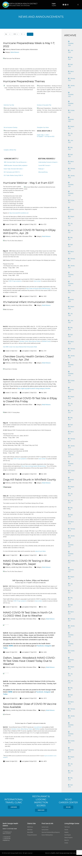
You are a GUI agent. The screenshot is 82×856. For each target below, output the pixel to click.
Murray (34, 341)
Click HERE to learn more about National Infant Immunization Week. (20, 347)
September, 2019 (71, 390)
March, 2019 (71, 432)
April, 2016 (70, 696)
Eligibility (66, 832)
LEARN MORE (14, 807)
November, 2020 (71, 284)
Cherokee (21, 341)
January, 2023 (71, 86)
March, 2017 (71, 612)
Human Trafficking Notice (47, 835)
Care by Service (45, 829)
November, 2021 (71, 194)
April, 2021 (70, 245)
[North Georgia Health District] (5, 4)
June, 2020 (70, 321)
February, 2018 (71, 529)
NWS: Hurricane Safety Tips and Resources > (15, 162)
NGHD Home (30, 827)
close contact (37, 281)
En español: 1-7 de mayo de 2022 (46, 136)
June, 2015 (70, 772)
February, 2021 (71, 259)
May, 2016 (70, 689)
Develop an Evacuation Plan (44, 105)
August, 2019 (71, 397)
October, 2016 (71, 651)
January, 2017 (71, 627)
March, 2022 (71, 162)
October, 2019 (71, 381)
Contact (66, 842)
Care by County (45, 827)
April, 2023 (70, 65)
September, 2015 (71, 750)
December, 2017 (71, 545)
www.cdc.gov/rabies (40, 551)
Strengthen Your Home (43, 127)
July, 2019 (70, 404)
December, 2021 (71, 185)
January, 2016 (71, 717)
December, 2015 (71, 726)
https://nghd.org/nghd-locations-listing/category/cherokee (34, 388)
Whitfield (37, 729)
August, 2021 (71, 217)
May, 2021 (70, 238)
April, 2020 (70, 335)
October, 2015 (71, 742)
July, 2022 (70, 134)
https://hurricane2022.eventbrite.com (19, 213)
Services (66, 829)
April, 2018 (70, 515)
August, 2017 (71, 577)
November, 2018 (71, 464)
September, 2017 (71, 570)
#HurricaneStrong (42, 172)
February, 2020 (71, 349)
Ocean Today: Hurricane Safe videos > (13, 169)
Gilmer (30, 341)
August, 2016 (71, 667)
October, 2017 (71, 561)
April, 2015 (70, 786)
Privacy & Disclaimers (32, 835)
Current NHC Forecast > (44, 165)
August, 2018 (71, 487)
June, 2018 (70, 501)
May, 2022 (70, 148)
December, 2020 (71, 275)
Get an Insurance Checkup (10, 127)
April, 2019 (70, 425)
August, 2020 (71, 307)
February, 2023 (71, 79)
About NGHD (30, 832)
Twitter (5, 648)
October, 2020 (71, 291)
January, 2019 (71, 446)
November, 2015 (71, 734)
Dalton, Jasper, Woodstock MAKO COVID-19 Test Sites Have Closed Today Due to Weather (29, 661)
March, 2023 (71, 72)
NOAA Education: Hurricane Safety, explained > (16, 165)
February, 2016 (71, 710)
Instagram (48, 646)
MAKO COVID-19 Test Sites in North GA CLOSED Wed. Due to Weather (27, 614)
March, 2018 (71, 522)
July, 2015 (70, 765)
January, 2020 (71, 356)
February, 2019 (71, 439)
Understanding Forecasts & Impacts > (48, 162)
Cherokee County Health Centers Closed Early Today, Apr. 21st (28, 358)
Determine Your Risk (9, 105)
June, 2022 (70, 141)
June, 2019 (70, 411)
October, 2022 (71, 111)
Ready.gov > (41, 169)
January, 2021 (71, 266)
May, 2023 (70, 58)
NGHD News (30, 829)
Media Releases (15, 52)
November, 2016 (71, 644)
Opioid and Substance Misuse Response (51, 832)
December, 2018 (71, 455)
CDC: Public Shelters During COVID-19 (13, 175)
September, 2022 (71, 120)
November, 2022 (71, 104)
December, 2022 (71, 95)
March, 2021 (71, 252)
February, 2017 (71, 620)
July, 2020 (70, 314)
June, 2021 (70, 231)
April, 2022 (70, 155)
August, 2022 (71, 127)
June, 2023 (70, 51)
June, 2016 (70, 681)
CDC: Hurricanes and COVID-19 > (12, 172)
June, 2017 (70, 591)
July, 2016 (70, 674)
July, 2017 (70, 584)
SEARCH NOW (41, 810)
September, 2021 (71, 210)
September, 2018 (71, 480)
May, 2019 (70, 418)
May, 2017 (70, 598)
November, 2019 (71, 374)
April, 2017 (70, 605)
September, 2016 (71, 660)
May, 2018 (70, 508)
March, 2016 (71, 703)
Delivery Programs (68, 837)
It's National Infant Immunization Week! (28, 302)
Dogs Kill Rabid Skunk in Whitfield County (29, 479)
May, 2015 (70, 779)
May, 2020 (70, 328)
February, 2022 (71, 169)
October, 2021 (71, 201)
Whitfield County (46, 341)
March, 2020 (71, 342)
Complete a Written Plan (10, 150)
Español (54, 5)
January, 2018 (71, 536)
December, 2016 (71, 635)
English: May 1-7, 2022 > (43, 135)
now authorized (38, 727)
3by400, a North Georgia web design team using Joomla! (65, 853)
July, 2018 (70, 494)
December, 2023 (71, 44)
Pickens (38, 341)
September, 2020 (71, 300)
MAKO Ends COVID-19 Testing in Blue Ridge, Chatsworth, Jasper (26, 562)
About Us (66, 840)
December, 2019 (71, 365)
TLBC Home (67, 827)
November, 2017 (71, 554)
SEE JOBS (68, 807)
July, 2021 (70, 224)
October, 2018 (71, 471)
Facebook (40, 646)
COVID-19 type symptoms (14, 281)
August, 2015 (71, 757)
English (54, 3)
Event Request (67, 835)
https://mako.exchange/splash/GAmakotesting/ (38, 288)
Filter (30, 34)
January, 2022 (71, 176)
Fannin (26, 341)
